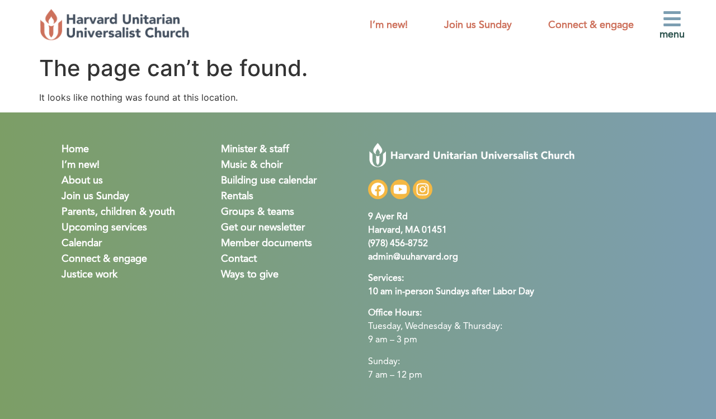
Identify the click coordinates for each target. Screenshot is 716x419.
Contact (239, 259)
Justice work (89, 275)
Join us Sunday (478, 25)
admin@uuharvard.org (413, 257)
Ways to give (250, 275)
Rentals (237, 196)
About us (82, 181)
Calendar (82, 243)
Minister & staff (255, 149)
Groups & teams (257, 212)
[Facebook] (378, 189)
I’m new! (389, 25)
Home (75, 149)
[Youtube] (400, 189)
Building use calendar (269, 181)
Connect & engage (591, 25)
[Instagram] (422, 189)
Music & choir (251, 165)
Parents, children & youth (118, 212)
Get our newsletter (263, 228)
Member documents (266, 243)
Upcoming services (104, 228)
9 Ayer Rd (388, 217)
